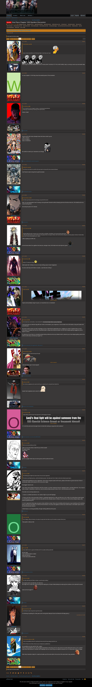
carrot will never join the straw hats (64, 25)
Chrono (14, 276)
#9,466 (83, 195)
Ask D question (14, 400)
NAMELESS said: (26, 167)
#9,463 (83, 103)
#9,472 (83, 379)
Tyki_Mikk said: (26, 106)
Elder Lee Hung (14, 337)
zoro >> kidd (22, 27)
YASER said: (25, 289)
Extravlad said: (26, 258)
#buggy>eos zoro (30, 24)
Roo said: (25, 547)
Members (30, 15)
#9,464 (83, 134)
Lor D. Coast (14, 657)
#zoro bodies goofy (34, 25)
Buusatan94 (14, 185)
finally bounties (75, 25)
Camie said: (25, 517)
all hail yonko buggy (53, 25)
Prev (8, 38)
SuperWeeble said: (26, 44)
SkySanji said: (25, 319)
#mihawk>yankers (71, 24)
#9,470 (83, 317)
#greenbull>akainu (47, 24)
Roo (14, 124)
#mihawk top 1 (64, 24)
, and (31, 161)
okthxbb (14, 430)
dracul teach (14, 565)
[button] (18, 15)
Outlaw (14, 535)
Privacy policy (78, 679)
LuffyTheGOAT (13, 246)
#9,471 (83, 348)
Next (33, 38)
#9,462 (83, 73)
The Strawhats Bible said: (28, 639)
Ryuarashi (13, 215)
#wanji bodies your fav (18, 25)
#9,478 (83, 575)
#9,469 (83, 286)
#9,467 (83, 225)
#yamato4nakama (26, 25)
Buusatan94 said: (26, 608)
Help (83, 679)
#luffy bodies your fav (56, 24)
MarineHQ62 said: (26, 197)
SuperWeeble (13, 154)
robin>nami (17, 27)
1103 (30, 38)
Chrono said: (25, 443)
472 (14, 38)
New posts (8, 17)
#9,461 (83, 41)
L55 (14, 461)
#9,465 (83, 164)
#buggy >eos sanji (22, 24)
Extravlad (13, 596)
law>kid (80, 25)
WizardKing (14, 93)
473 (17, 38)
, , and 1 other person (33, 345)
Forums (9, 15)
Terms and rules (71, 679)
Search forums (14, 17)
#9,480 (83, 636)
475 (22, 38)
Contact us (65, 679)
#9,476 (83, 514)
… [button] (12, 38)
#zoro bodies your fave (44, 25)
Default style (10, 679)
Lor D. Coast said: (26, 228)
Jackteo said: (25, 382)
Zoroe (13, 307)
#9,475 (83, 470)
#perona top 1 (78, 24)
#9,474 (83, 440)
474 (20, 38)
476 (25, 38)
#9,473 (83, 409)
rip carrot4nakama (10, 27)
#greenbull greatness (39, 24)
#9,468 (83, 256)
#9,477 (83, 545)
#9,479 (83, 606)
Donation (15, 15)
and (28, 191)
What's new (22, 15)
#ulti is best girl (9, 25)
